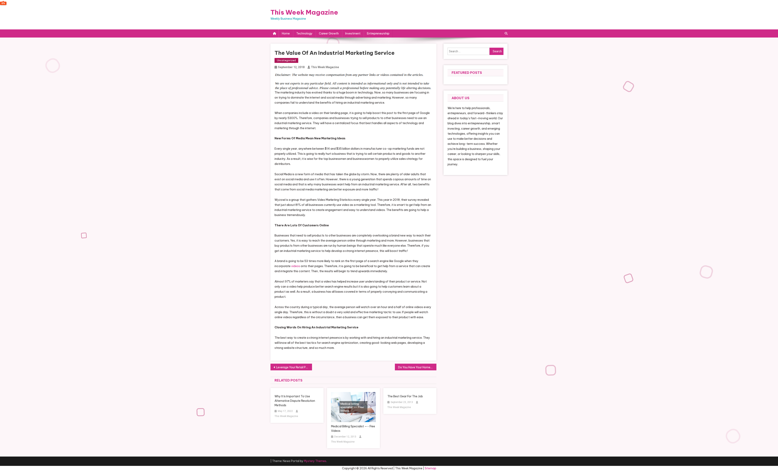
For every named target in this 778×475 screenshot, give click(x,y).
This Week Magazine (304, 12)
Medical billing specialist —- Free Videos (353, 428)
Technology (304, 33)
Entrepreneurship (378, 33)
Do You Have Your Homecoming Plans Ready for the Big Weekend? (417, 367)
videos (295, 266)
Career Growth (329, 33)
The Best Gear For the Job (405, 396)
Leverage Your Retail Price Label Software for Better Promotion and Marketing (294, 367)
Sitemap (430, 468)
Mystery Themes (315, 461)
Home (286, 33)
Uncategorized (286, 60)
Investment (352, 33)
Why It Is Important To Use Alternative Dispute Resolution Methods (295, 400)
